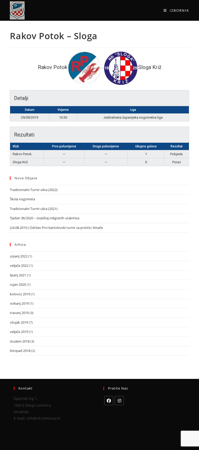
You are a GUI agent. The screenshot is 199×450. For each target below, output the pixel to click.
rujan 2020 (18, 284)
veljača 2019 (19, 331)
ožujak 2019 (19, 322)
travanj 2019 (19, 312)
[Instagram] (119, 400)
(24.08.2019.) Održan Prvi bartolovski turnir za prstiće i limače (56, 227)
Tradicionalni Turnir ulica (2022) (34, 189)
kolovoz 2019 (20, 294)
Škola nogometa (22, 199)
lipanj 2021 (18, 275)
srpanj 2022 (18, 256)
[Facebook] (108, 400)
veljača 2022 (19, 265)
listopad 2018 (20, 350)
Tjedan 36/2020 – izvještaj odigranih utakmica (44, 218)
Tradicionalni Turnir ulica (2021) (34, 208)
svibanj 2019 (19, 303)
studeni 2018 (20, 341)
